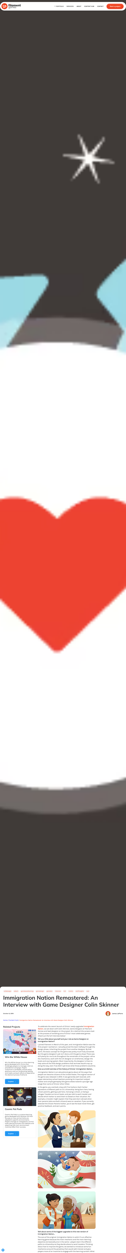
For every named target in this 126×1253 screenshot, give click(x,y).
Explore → (12, 1081)
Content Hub (13, 1020)
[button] (59, 6)
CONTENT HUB (89, 6)
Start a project (115, 6)
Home (5, 1020)
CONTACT (100, 6)
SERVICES (70, 6)
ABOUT (79, 6)
